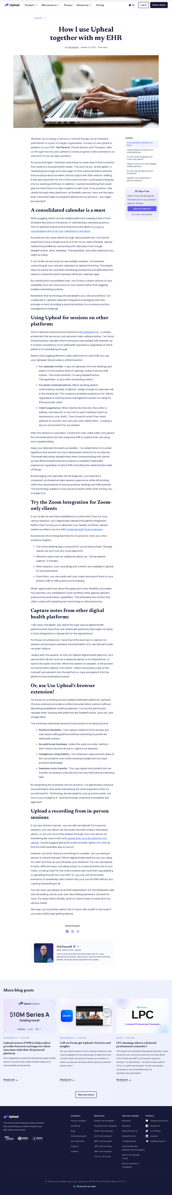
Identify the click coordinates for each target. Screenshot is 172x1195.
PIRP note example (103, 1151)
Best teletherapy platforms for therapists (133, 1148)
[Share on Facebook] (78, 931)
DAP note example (103, 1136)
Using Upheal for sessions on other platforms (140, 151)
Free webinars (77, 1141)
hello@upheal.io (157, 1141)
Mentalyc (126, 1120)
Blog (73, 1130)
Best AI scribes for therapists (130, 1165)
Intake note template (104, 1120)
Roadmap (75, 1125)
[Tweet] (72, 931)
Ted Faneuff (72, 47)
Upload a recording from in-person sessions (139, 179)
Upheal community (159, 1120)
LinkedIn (154, 1136)
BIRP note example (103, 1141)
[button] (31, 5)
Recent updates (78, 1120)
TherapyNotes (129, 1141)
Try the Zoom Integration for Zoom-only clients (140, 157)
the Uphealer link (89, 332)
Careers (74, 1151)
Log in (143, 4)
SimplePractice (129, 1136)
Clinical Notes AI (129, 1130)
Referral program (79, 1136)
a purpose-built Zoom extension (84, 529)
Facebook (155, 1125)
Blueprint (126, 1125)
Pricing (100, 5)
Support (75, 1146)
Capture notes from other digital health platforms (141, 164)
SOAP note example (103, 1130)
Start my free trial (142, 208)
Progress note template (105, 1125)
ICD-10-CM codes (102, 1156)
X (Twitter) (155, 1130)
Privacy (68, 5)
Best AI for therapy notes (131, 1156)
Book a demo (159, 4)
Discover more (86, 1094)
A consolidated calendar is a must (139, 143)
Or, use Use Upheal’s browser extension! (140, 172)
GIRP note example (103, 1146)
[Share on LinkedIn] (67, 931)
